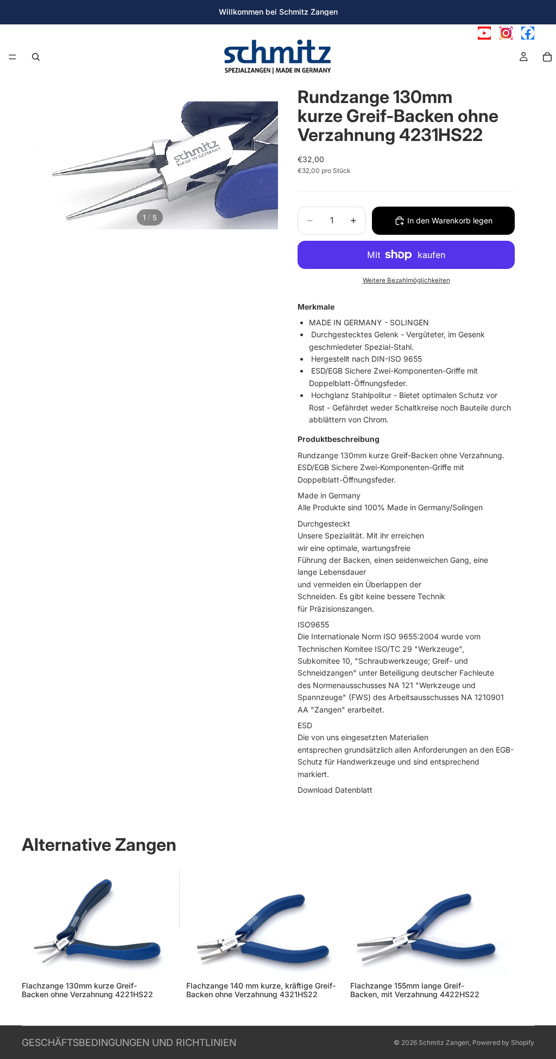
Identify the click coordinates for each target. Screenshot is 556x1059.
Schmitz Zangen (444, 1042)
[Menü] (12, 56)
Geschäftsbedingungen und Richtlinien (129, 1042)
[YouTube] (484, 33)
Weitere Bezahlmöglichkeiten (406, 280)
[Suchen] (36, 57)
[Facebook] (527, 33)
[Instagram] (506, 33)
